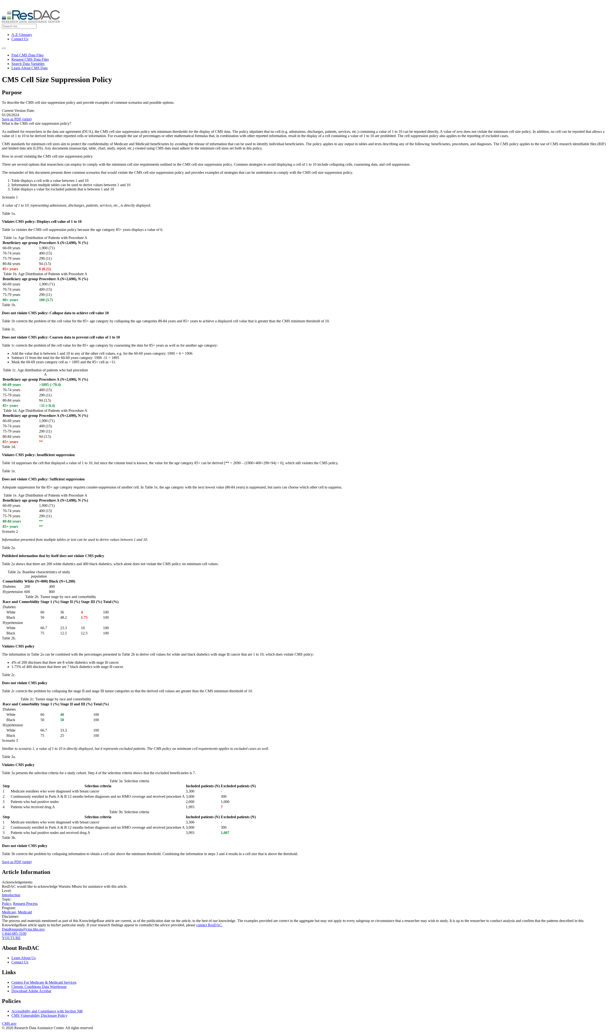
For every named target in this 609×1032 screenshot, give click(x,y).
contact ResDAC (209, 925)
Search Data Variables (27, 64)
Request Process (25, 904)
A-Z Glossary (21, 35)
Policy (6, 904)
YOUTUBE (11, 938)
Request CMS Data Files (30, 59)
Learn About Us (23, 958)
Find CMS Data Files (27, 55)
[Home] (31, 22)
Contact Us (19, 39)
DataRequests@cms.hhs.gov (23, 929)
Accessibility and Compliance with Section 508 (47, 1011)
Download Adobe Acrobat (31, 991)
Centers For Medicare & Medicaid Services (43, 982)
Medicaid (25, 912)
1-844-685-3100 (14, 934)
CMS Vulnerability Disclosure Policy (39, 1015)
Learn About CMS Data (29, 68)
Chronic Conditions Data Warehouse (39, 987)
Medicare (9, 912)
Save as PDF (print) (17, 119)
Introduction (11, 895)
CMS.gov (9, 1024)
